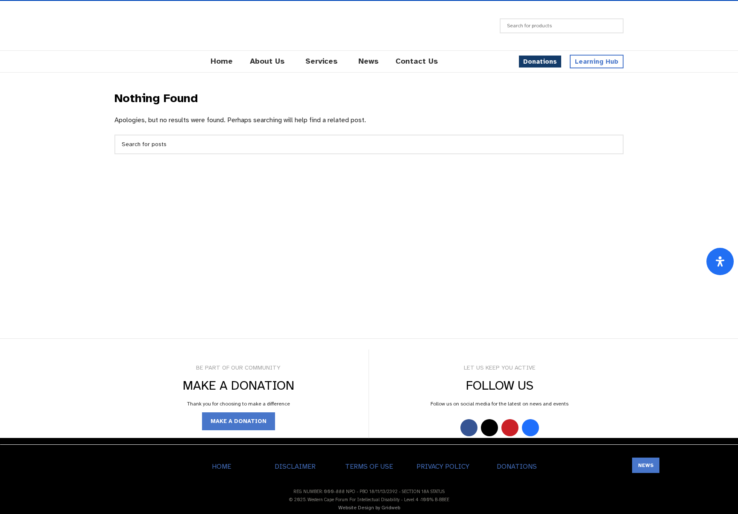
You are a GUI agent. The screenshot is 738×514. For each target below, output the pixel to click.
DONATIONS (517, 466)
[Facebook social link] (468, 427)
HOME (221, 466)
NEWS (645, 465)
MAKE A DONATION (238, 421)
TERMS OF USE (369, 466)
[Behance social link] (530, 427)
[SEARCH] (614, 25)
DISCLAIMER (295, 466)
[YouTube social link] (509, 427)
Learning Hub (596, 61)
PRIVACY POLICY (442, 466)
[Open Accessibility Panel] (720, 261)
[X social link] (489, 427)
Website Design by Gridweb (369, 508)
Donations (540, 61)
